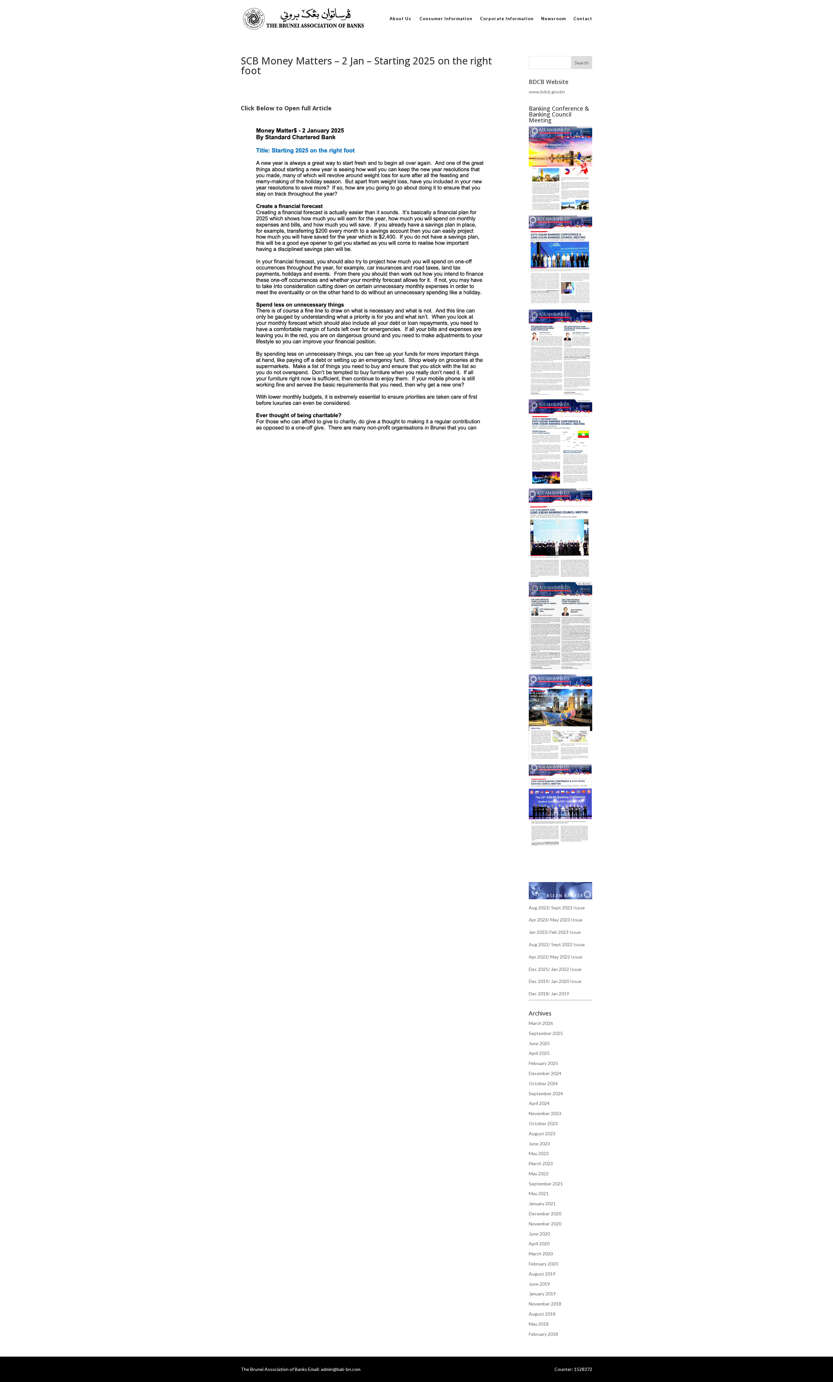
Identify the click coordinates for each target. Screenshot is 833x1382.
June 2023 (539, 1143)
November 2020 (545, 1223)
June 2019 (539, 1284)
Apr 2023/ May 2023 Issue (555, 919)
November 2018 (545, 1303)
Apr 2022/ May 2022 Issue (555, 957)
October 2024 (543, 1083)
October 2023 (543, 1123)
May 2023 (539, 1153)
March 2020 (541, 1253)
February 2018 (543, 1334)
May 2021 (539, 1193)
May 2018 (539, 1324)
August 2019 (542, 1274)
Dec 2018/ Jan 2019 (549, 993)
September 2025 (546, 1033)
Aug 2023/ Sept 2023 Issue (557, 907)
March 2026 (541, 1023)
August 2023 (542, 1133)
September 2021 (546, 1183)
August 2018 (542, 1314)
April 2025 (539, 1053)
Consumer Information (445, 18)
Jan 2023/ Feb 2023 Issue (555, 932)
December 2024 (545, 1073)
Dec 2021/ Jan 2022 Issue (555, 969)
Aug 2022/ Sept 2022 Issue (557, 944)
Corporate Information (507, 18)
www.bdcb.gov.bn (547, 91)
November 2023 (545, 1113)
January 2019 (542, 1293)
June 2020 (539, 1234)
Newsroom (553, 18)
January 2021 (542, 1203)
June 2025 (539, 1043)
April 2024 (539, 1103)
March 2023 (541, 1163)
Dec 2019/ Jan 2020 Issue (555, 981)
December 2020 (545, 1213)
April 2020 (539, 1243)
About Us (400, 18)
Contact (582, 18)
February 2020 (543, 1263)
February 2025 (543, 1063)
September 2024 (546, 1093)
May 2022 (539, 1173)
